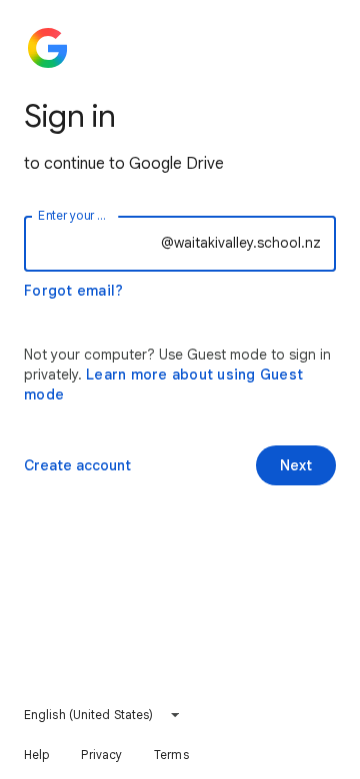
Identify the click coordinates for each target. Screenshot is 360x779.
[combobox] (102, 715)
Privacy (101, 754)
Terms (171, 754)
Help (36, 754)
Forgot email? (73, 291)
